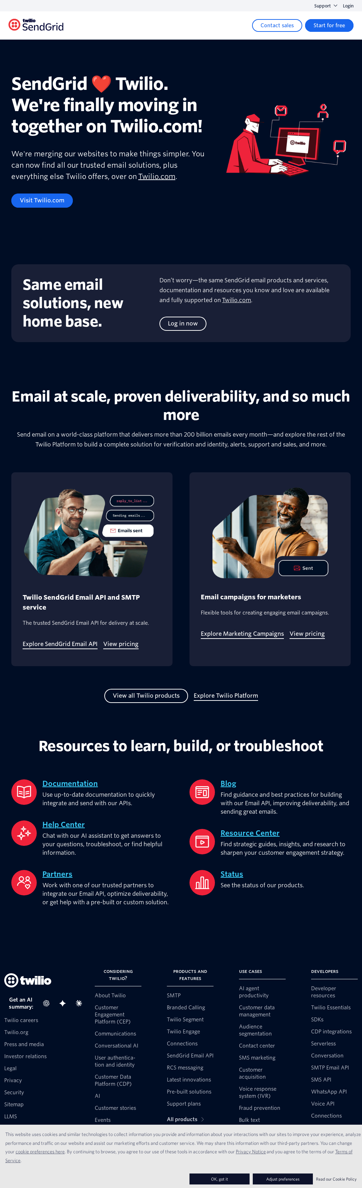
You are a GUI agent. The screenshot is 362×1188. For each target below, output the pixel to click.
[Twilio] (35, 26)
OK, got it (219, 1179)
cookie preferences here (40, 1151)
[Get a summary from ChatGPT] (48, 1003)
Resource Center (250, 833)
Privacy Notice (251, 1151)
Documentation (70, 783)
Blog (228, 783)
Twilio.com (156, 176)
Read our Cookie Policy (336, 1179)
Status (232, 874)
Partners (57, 874)
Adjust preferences (282, 1179)
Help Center (63, 824)
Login (348, 5)
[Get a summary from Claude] (81, 1003)
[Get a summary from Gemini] (64, 1003)
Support (322, 5)
